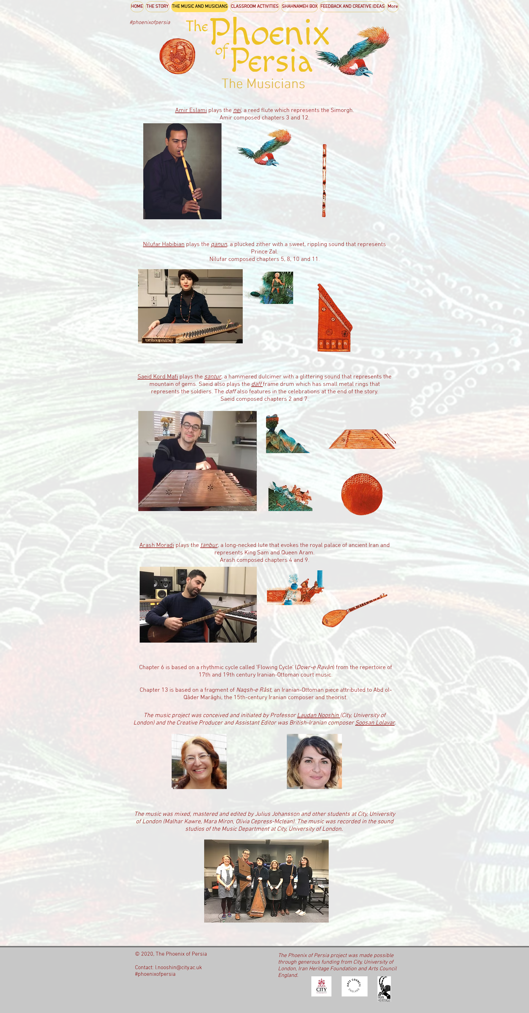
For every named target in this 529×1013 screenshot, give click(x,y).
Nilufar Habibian (164, 244)
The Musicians (263, 84)
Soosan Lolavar (375, 723)
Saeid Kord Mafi (157, 377)
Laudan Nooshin (318, 715)
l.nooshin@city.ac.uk (178, 967)
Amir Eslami (191, 110)
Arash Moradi (156, 545)
